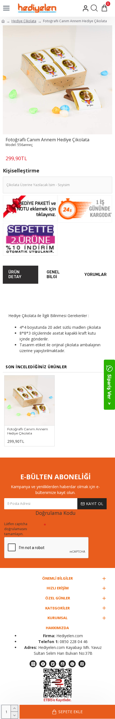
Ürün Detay (14, 275)
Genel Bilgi (53, 275)
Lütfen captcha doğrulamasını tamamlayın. (15, 529)
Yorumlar (95, 274)
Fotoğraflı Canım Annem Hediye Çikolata (27, 431)
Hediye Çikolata (23, 21)
